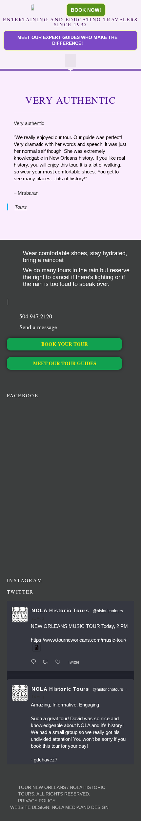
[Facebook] (10, 379)
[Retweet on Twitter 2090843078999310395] (47, 662)
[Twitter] (21, 379)
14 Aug (37, 697)
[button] (70, 60)
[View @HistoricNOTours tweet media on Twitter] (36, 647)
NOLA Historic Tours (60, 610)
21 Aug (37, 618)
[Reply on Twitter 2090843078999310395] (35, 662)
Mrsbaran (28, 193)
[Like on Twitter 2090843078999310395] (59, 662)
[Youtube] (43, 379)
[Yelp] (66, 379)
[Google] (54, 379)
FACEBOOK (23, 395)
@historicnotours (108, 611)
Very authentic (29, 123)
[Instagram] (32, 379)
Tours (21, 207)
